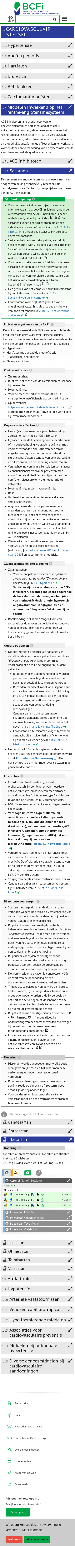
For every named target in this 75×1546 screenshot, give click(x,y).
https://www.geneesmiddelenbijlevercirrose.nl (37, 407)
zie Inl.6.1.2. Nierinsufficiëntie (43, 726)
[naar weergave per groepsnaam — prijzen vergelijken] (5, 1194)
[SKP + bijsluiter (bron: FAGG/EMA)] (11, 1194)
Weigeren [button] (14, 1539)
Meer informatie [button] (32, 1530)
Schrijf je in (17, 1512)
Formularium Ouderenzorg (34, 758)
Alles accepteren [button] (37, 1539)
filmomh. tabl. (11, 1190)
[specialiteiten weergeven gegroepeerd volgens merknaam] (6, 1172)
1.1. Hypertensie (43, 583)
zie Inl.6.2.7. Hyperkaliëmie (51, 844)
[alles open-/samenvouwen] (68, 1180)
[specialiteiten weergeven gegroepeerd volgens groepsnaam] (15, 1172)
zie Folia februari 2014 (38, 550)
